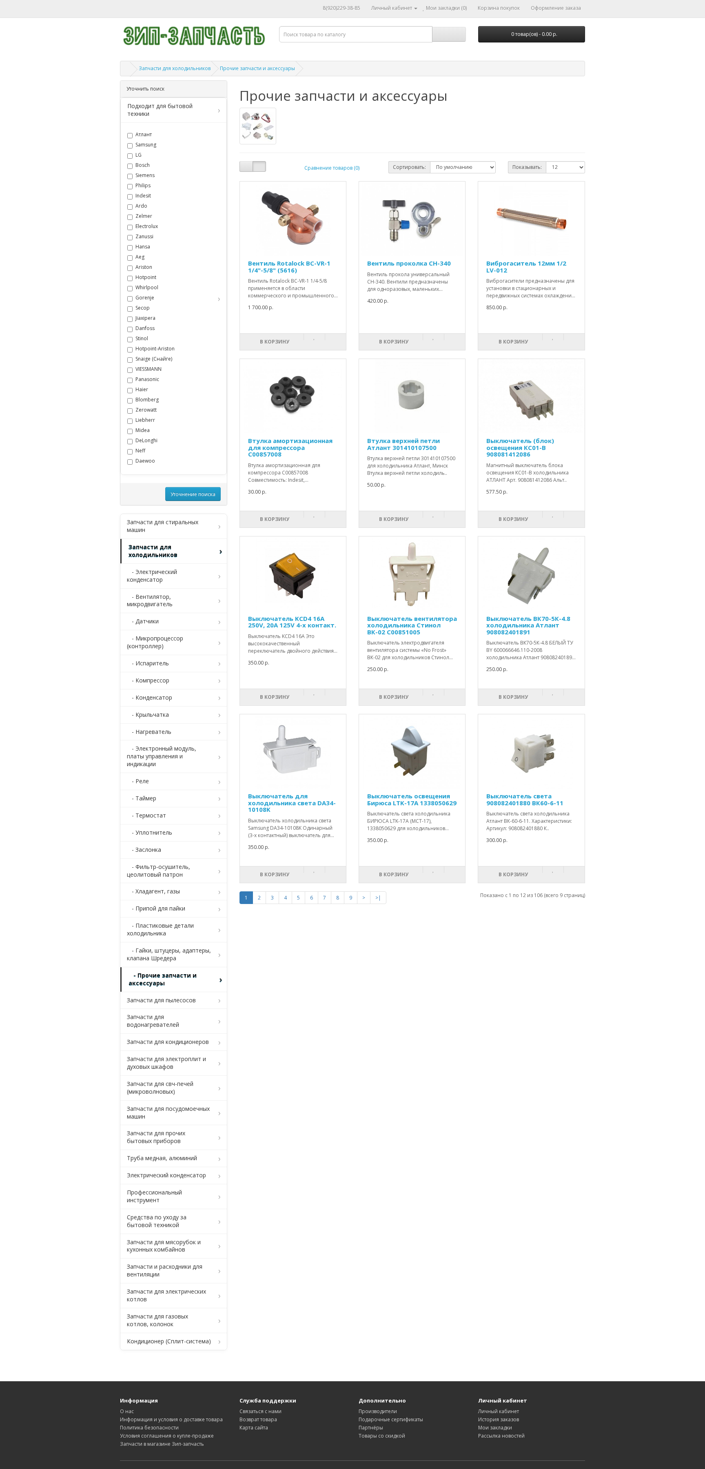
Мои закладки (495, 1427)
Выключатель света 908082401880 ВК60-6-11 (524, 799)
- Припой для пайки (156, 908)
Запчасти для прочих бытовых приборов (156, 1137)
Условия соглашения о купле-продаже (167, 1435)
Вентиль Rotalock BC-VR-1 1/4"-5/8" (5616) (289, 266)
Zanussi (144, 236)
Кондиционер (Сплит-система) (169, 1341)
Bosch (142, 165)
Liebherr (145, 420)
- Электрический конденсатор (152, 575)
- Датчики (143, 621)
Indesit (143, 196)
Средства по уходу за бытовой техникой (156, 1221)
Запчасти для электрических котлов (166, 1295)
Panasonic (147, 379)
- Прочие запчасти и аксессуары (163, 979)
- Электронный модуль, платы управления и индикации (161, 756)
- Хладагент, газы (153, 891)
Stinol (141, 338)
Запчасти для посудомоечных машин (168, 1112)
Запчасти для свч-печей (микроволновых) (160, 1087)
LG (138, 155)
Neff (140, 451)
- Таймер (141, 798)
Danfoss (145, 328)
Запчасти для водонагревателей (153, 1020)
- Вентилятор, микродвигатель (150, 600)
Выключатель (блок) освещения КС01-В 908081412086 (520, 447)
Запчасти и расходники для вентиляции (164, 1270)
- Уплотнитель (149, 832)
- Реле (138, 781)
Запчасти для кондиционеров (168, 1042)
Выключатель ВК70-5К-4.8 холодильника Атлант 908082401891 (528, 625)
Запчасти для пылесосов (161, 1000)
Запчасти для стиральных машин (162, 526)
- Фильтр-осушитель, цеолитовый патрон (158, 870)
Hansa (142, 247)
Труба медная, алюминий (162, 1158)
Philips (143, 185)
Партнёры (371, 1427)
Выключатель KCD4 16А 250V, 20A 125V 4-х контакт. (292, 621)
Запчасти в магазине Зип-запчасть (162, 1443)
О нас (127, 1411)
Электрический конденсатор (166, 1175)
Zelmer (143, 216)
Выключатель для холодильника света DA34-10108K (292, 802)
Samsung (145, 145)
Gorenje (144, 298)
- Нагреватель (149, 732)
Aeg (139, 257)
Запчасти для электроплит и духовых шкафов (166, 1062)
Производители (378, 1411)
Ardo (141, 206)
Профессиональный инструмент (154, 1196)
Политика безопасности (149, 1427)
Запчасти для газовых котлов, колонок (157, 1320)
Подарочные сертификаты (391, 1419)
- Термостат (146, 815)
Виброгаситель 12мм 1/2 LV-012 (526, 266)
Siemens (145, 175)
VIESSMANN (148, 369)
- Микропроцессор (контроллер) (155, 642)
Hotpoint (145, 277)
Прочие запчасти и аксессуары (257, 68)
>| (378, 897)
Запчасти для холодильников (175, 68)
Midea (142, 430)
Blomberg (147, 400)
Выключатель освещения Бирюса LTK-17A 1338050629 (412, 799)
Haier (141, 389)
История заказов (498, 1419)
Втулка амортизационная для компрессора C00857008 (290, 447)
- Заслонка (144, 849)
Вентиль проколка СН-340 (409, 263)
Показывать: (527, 167)
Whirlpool (146, 287)
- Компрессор (148, 680)
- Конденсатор (149, 697)
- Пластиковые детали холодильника (160, 929)
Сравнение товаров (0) (331, 167)
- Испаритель (148, 663)
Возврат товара (258, 1419)
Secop (142, 308)
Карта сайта (253, 1427)
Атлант (143, 134)
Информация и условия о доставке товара (171, 1419)
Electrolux (146, 226)
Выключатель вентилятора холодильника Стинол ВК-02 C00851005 (412, 625)
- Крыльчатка (148, 714)
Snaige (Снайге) (153, 359)
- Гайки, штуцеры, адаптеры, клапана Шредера (169, 954)
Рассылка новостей (501, 1435)
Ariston (143, 267)
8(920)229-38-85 (341, 7)
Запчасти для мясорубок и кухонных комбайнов (164, 1246)
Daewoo (145, 461)
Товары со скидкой (382, 1435)
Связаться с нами (260, 1411)
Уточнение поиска (193, 494)
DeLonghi (146, 440)
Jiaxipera (145, 318)
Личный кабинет (498, 1411)
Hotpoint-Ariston (155, 349)
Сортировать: (409, 167)
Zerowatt (146, 410)
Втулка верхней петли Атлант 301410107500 (403, 444)
